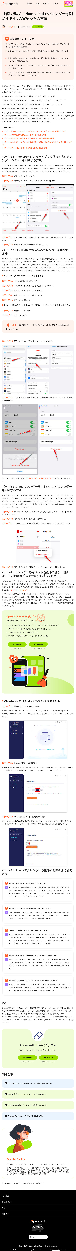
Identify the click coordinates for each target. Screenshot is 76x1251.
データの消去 (37, 27)
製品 (37, 4)
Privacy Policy (56, 1250)
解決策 (29, 4)
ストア (55, 4)
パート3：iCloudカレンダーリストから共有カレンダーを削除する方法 (29, 138)
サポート (46, 4)
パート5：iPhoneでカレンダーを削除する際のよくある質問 (25, 148)
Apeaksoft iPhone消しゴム (19, 590)
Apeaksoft (5, 1183)
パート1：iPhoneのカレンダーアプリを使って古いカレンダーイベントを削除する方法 (35, 131)
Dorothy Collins (12, 27)
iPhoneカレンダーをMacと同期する (39, 478)
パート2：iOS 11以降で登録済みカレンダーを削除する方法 (25, 135)
